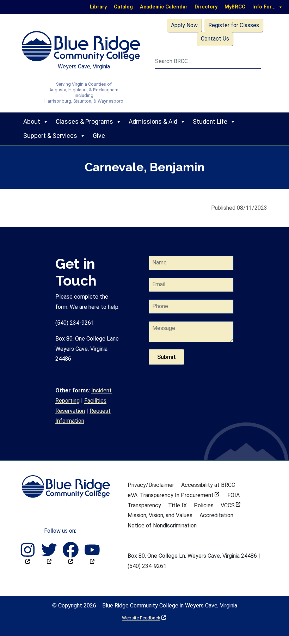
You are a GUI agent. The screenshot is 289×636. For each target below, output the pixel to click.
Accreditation (216, 515)
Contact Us (215, 38)
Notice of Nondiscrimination (162, 525)
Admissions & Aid (153, 121)
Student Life (210, 121)
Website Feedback (144, 617)
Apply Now (184, 25)
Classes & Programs (84, 121)
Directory (206, 7)
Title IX (177, 505)
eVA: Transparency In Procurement (173, 495)
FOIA (233, 495)
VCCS (230, 505)
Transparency (144, 505)
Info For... (264, 7)
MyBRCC (235, 7)
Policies (204, 505)
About (31, 121)
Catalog (123, 7)
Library (98, 7)
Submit (166, 357)
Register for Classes (233, 25)
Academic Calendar (163, 7)
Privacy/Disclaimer (151, 485)
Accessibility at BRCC (208, 485)
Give (99, 135)
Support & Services (50, 135)
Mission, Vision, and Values (160, 515)
